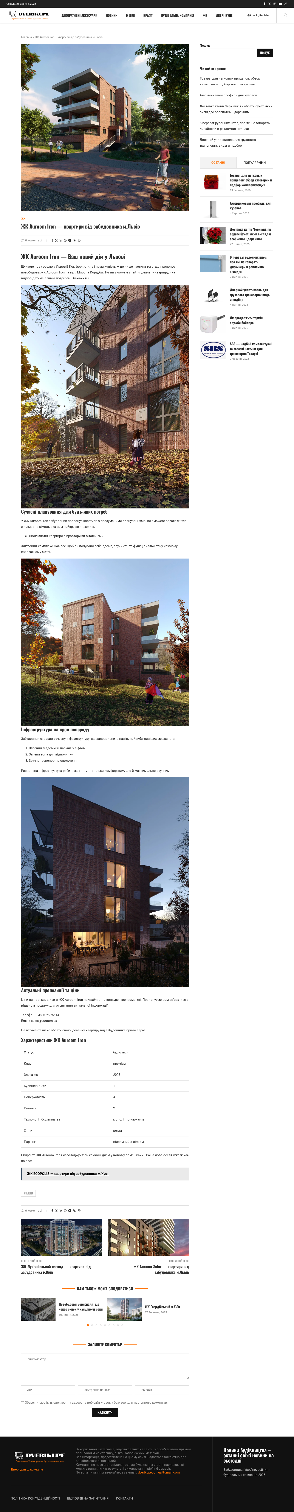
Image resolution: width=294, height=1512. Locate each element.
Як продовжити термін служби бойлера (246, 320)
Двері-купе (224, 15)
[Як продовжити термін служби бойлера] (213, 324)
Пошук (205, 46)
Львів (28, 1193)
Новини (112, 15)
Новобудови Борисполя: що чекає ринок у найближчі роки (81, 1306)
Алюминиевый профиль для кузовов (228, 95)
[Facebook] (264, 4)
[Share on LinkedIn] (61, 240)
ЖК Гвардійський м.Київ (162, 1306)
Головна (26, 37)
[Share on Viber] (78, 240)
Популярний (254, 163)
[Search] (285, 15)
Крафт (148, 15)
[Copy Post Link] (74, 240)
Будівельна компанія (177, 15)
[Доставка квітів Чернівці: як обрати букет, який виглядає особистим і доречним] (213, 235)
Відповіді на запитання (88, 1498)
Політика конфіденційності (35, 1498)
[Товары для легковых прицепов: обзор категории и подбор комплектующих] (213, 181)
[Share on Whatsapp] (65, 240)
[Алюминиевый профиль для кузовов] (213, 209)
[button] (27, 1312)
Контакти (124, 1498)
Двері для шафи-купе (27, 1469)
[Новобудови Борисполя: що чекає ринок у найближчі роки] (38, 1309)
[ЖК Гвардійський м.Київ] (124, 1309)
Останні (218, 163)
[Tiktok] (286, 4)
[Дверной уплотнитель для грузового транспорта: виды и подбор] (213, 296)
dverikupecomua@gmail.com (159, 1472)
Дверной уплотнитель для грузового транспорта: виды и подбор (250, 294)
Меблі (130, 15)
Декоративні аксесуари (79, 15)
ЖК (205, 15)
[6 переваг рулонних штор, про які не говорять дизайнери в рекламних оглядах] (213, 263)
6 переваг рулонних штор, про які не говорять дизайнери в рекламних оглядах (248, 264)
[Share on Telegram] (69, 240)
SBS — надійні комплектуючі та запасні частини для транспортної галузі (251, 348)
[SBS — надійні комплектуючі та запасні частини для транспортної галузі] (213, 350)
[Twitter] (269, 4)
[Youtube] (280, 4)
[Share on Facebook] (52, 240)
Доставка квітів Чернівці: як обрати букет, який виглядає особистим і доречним (250, 234)
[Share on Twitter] (56, 240)
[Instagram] (274, 4)
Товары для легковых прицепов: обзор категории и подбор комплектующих (251, 180)
